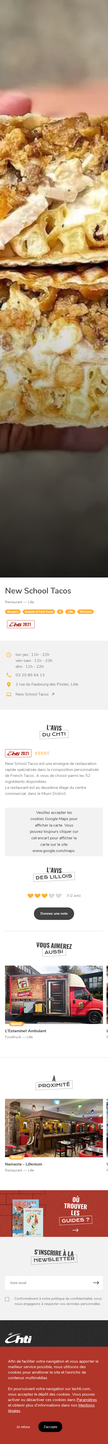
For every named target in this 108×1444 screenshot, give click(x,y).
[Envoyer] (96, 1283)
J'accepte (50, 1427)
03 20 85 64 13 (30, 675)
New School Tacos (32, 694)
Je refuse (23, 1427)
